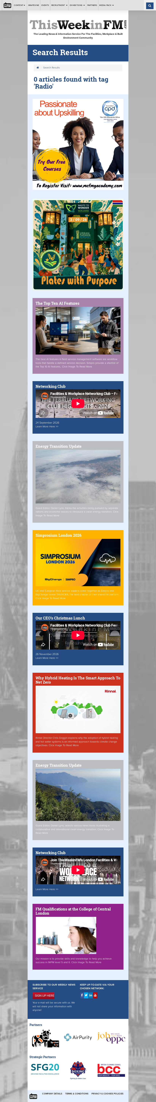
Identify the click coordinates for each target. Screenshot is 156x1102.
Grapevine (33, 5)
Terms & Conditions (76, 1093)
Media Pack (105, 5)
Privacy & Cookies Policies (107, 1093)
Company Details (52, 1093)
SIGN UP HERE (44, 996)
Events (45, 5)
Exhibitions (76, 5)
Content (18, 5)
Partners (92, 5)
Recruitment (58, 5)
